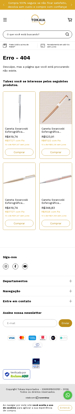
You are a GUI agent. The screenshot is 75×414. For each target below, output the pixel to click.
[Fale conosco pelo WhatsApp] (67, 395)
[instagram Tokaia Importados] (6, 266)
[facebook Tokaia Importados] (15, 266)
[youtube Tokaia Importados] (25, 266)
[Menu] (5, 20)
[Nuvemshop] (38, 398)
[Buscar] (67, 34)
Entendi (65, 407)
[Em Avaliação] (36, 364)
